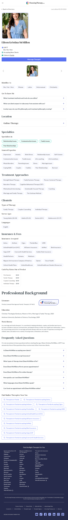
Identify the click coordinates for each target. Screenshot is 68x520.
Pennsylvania (7, 482)
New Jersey (7, 478)
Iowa (20, 466)
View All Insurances (40, 480)
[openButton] (2, 3)
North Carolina (8, 474)
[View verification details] (48, 302)
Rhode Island (7, 484)
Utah (20, 480)
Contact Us (8, 509)
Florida (12, 55)
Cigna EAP (37, 463)
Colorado (21, 458)
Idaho (20, 462)
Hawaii (21, 460)
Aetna (36, 453)
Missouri (6, 472)
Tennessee (7, 486)
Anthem (37, 457)
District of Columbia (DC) (10, 460)
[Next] (61, 71)
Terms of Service (19, 506)
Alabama (6, 454)
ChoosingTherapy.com (49, 509)
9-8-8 (62, 497)
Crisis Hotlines (17, 509)
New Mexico (22, 474)
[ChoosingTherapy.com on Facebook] (45, 514)
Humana (37, 468)
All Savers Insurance (40, 455)
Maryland (6, 468)
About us (60, 509)
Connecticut (7, 456)
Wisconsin (22, 484)
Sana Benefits (38, 474)
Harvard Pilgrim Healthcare (39, 465)
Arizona (21, 454)
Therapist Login (27, 509)
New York (6, 480)
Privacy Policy (29, 506)
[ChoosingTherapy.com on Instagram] (58, 514)
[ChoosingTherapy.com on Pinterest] (62, 514)
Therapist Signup (38, 509)
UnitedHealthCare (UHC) (41, 478)
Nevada (21, 472)
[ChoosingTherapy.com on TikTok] (41, 514)
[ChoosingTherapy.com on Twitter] (49, 514)
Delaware (6, 458)
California (22, 456)
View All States (8, 490)
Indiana (21, 464)
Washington (22, 482)
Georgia (6, 464)
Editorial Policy (38, 506)
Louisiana (6, 466)
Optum (37, 472)
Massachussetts (8, 470)
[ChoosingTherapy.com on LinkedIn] (54, 514)
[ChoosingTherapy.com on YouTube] (36, 514)
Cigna (36, 461)
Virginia (6, 488)
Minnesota (22, 470)
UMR (36, 476)
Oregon (21, 478)
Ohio (20, 476)
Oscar (36, 470)
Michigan (21, 468)
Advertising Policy (48, 506)
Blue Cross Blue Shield (41, 459)
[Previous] (3, 71)
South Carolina (8, 476)
